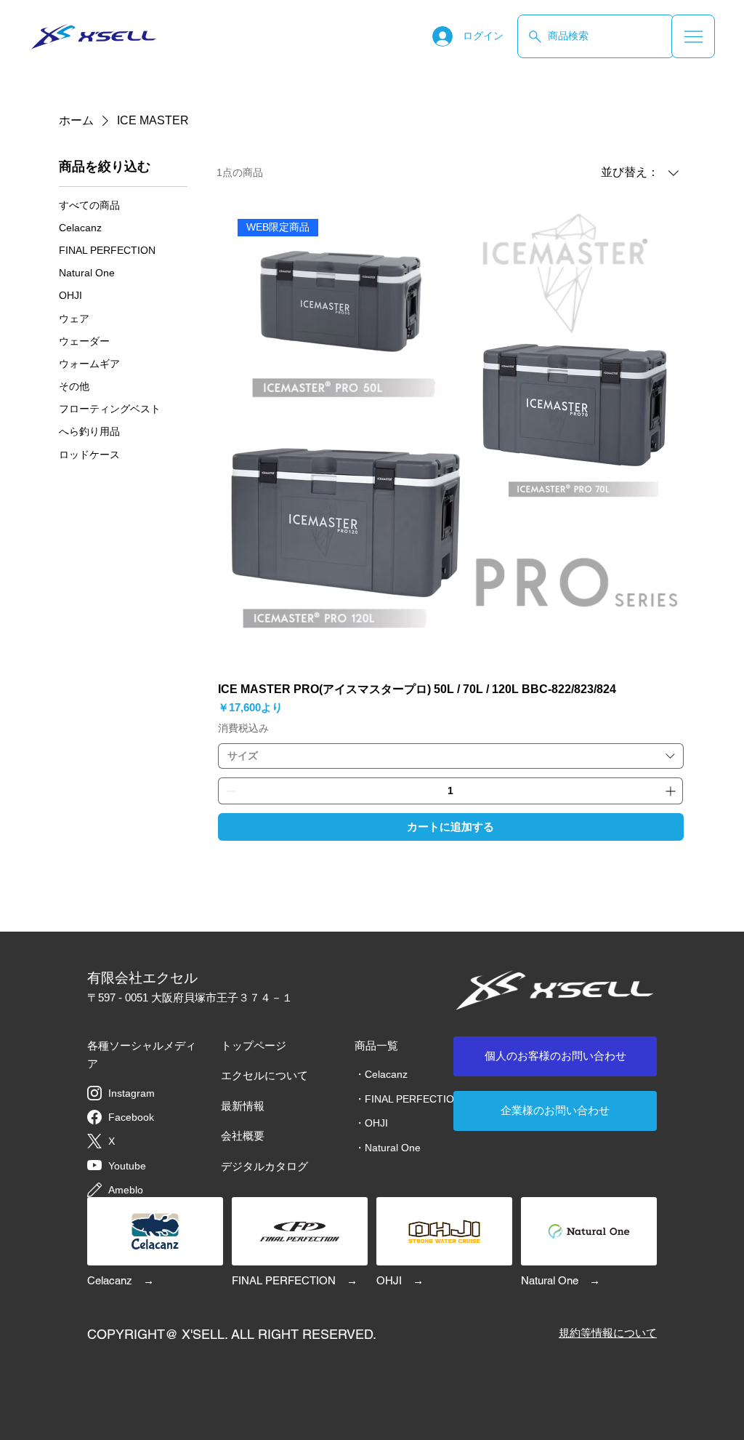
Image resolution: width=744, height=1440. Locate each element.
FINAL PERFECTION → (294, 1280)
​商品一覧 (376, 1045)
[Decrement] (229, 791)
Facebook (131, 1117)
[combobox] (451, 756)
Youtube (127, 1166)
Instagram (131, 1093)
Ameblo (125, 1190)
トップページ (253, 1045)
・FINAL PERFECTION (408, 1099)
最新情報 (242, 1106)
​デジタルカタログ (264, 1166)
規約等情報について (608, 1333)
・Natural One (388, 1147)
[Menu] (693, 36)
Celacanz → (120, 1280)
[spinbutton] (450, 791)
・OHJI (371, 1123)
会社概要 (242, 1135)
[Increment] (672, 791)
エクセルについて (264, 1075)
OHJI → (400, 1280)
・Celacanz (381, 1074)
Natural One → (560, 1280)
